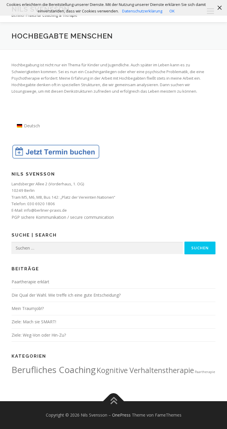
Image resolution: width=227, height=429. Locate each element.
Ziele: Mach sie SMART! (34, 321)
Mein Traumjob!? (28, 308)
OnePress (121, 415)
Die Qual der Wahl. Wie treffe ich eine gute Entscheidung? (66, 295)
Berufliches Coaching (54, 370)
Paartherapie (205, 372)
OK (172, 11)
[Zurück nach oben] (113, 401)
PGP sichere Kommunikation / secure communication (63, 217)
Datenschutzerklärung (142, 11)
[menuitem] (28, 126)
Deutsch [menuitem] (32, 125)
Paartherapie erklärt (30, 282)
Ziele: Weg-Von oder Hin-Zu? (39, 335)
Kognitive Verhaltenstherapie (145, 370)
